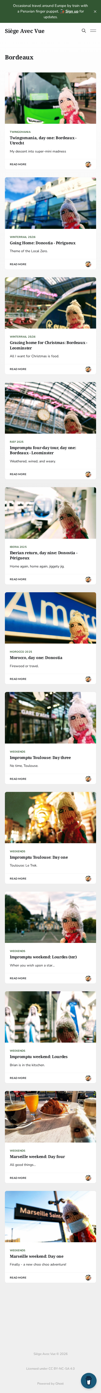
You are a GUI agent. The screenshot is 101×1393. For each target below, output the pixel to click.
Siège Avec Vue (25, 30)
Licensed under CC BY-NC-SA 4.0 (50, 1368)
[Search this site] (84, 30)
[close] (95, 11)
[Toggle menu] (93, 30)
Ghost (59, 1383)
